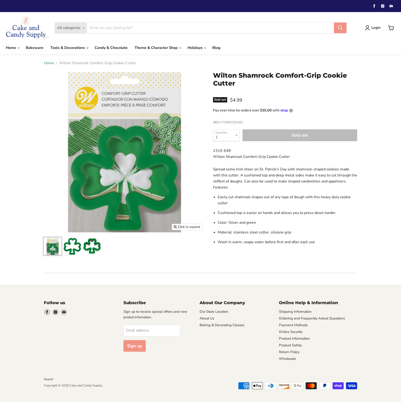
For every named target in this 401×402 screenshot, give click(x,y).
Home (11, 47)
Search (48, 379)
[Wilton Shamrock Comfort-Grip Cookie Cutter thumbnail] (52, 246)
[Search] (340, 27)
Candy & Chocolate (111, 47)
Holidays (196, 47)
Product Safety (290, 345)
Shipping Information (295, 311)
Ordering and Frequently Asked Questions (312, 318)
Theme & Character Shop (157, 47)
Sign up (134, 346)
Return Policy (289, 352)
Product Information (294, 338)
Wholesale (287, 358)
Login (376, 27)
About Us (207, 318)
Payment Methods (293, 325)
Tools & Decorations (68, 47)
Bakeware (34, 47)
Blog (216, 47)
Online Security (291, 331)
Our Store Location (214, 311)
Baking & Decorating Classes (222, 325)
